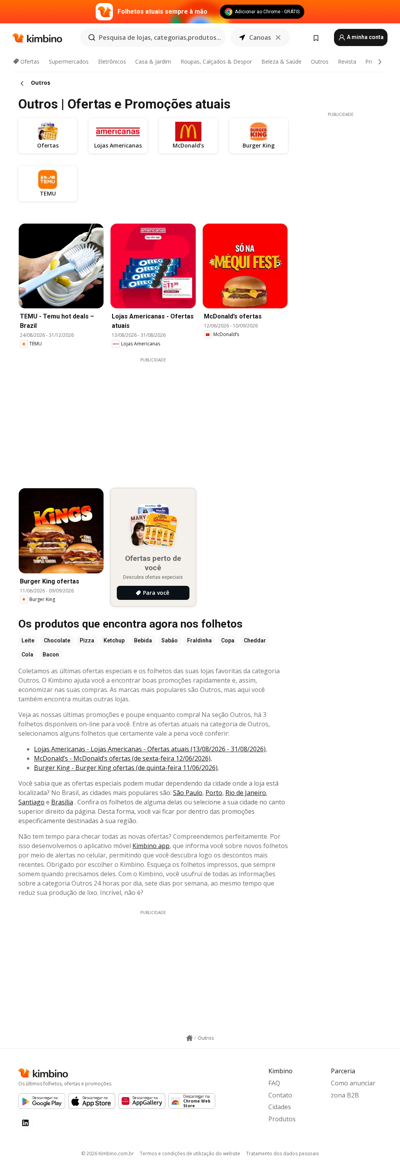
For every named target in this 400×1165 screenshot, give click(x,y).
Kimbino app (151, 845)
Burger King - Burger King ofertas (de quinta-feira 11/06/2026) (126, 767)
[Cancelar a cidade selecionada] (278, 37)
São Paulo (187, 792)
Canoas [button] (260, 37)
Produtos (282, 1119)
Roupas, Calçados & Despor (216, 61)
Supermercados (69, 61)
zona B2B (345, 1095)
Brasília (62, 802)
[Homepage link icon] (189, 1038)
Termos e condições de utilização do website (190, 1153)
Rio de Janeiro (245, 792)
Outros (320, 61)
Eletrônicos (112, 61)
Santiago (31, 802)
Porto (213, 792)
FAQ (274, 1083)
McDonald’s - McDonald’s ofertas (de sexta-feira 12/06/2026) (122, 758)
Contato (280, 1095)
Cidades (279, 1107)
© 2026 (107, 1153)
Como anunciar (353, 1083)
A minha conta (365, 37)
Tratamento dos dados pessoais (282, 1153)
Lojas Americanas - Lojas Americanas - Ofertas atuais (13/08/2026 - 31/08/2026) (150, 749)
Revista (347, 61)
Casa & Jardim (153, 61)
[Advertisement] (159, 417)
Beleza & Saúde (281, 61)
